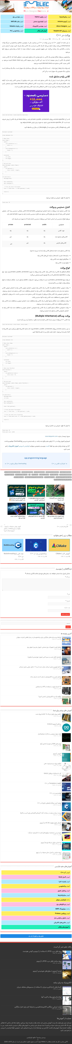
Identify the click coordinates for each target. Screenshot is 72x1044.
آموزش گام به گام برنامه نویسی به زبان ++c (63, 480)
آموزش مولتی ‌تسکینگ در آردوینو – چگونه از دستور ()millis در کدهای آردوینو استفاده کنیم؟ (12, 528)
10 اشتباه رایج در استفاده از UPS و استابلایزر (48, 686)
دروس (18, 17)
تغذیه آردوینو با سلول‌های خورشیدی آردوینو (47, 971)
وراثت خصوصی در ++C (49, 477)
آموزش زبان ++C (44, 39)
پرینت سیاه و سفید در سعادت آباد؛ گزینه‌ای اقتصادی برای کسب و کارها (40, 813)
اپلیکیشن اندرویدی (19, 446)
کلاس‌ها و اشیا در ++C (62, 526)
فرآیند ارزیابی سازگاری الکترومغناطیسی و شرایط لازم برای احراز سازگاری (38, 1006)
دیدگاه (67, 577)
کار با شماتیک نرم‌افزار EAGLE (52, 773)
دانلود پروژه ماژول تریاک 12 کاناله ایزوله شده (48, 714)
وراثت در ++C (35, 475)
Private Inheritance (27, 472)
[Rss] (38, 1040)
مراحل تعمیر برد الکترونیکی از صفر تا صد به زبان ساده (45, 677)
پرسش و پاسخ (41, 1037)
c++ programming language (12, 472)
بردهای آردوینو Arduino (54, 724)
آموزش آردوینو (57, 753)
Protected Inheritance (52, 472)
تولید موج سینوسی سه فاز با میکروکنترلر (49, 734)
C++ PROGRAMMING (39, 472)
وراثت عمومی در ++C (9, 475)
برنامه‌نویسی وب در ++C (38, 553)
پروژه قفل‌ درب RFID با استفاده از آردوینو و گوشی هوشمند (42, 951)
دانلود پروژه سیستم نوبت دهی (52, 763)
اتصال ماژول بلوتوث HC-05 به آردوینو (50, 823)
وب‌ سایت (67, 607)
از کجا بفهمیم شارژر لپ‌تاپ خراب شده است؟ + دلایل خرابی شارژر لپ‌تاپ (40, 667)
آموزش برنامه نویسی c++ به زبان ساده (64, 477)
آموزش (65, 17)
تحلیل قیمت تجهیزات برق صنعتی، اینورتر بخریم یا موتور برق (44, 647)
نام (68, 594)
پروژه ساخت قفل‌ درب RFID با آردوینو (49, 961)
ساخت (63, 899)
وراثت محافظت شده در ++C (21, 475)
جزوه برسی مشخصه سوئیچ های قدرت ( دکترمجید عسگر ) (44, 833)
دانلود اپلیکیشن (31, 1037)
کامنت (48, 446)
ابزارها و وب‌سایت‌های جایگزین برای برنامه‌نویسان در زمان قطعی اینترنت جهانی (38, 637)
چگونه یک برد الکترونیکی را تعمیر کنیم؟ (49, 696)
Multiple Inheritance (65, 475)
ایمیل (68, 601)
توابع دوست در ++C (55, 793)
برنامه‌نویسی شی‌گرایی (44, 475)
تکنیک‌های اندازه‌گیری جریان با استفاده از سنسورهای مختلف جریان (39, 987)
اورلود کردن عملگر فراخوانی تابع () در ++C (49, 803)
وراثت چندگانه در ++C (19, 477)
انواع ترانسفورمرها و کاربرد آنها (51, 997)
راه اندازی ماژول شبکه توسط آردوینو (51, 842)
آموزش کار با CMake (63, 553)
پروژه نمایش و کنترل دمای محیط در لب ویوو (48, 852)
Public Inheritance (65, 472)
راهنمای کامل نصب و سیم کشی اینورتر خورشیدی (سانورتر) (44, 657)
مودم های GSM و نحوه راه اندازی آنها (50, 744)
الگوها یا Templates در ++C (53, 783)
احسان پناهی (65, 39)
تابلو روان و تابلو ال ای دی (36, 936)
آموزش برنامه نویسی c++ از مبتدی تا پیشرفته (34, 477)
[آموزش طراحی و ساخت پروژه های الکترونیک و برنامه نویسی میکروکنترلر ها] (36, 6)
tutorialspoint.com (51, 436)
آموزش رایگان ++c (54, 475)
